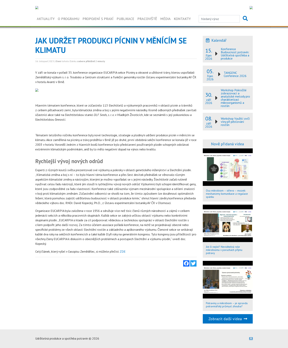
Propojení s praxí (97, 18)
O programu (68, 18)
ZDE (123, 251)
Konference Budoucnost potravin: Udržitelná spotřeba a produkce (235, 53)
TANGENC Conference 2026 (235, 74)
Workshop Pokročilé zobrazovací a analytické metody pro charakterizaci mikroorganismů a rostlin (235, 98)
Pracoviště (147, 18)
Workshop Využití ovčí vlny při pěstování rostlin (235, 121)
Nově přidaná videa (227, 143)
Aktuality (46, 18)
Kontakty (182, 18)
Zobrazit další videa (226, 318)
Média (165, 18)
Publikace (125, 18)
